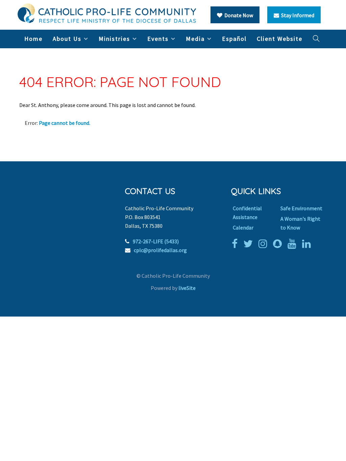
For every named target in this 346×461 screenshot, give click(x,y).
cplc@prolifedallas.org (160, 250)
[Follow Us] (250, 244)
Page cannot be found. (64, 122)
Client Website (279, 39)
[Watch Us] (293, 244)
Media (195, 39)
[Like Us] (236, 244)
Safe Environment (301, 208)
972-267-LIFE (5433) (156, 241)
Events (158, 39)
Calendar (243, 227)
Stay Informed (296, 15)
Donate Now (237, 15)
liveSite (187, 287)
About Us (67, 39)
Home (33, 39)
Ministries (114, 39)
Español (234, 39)
